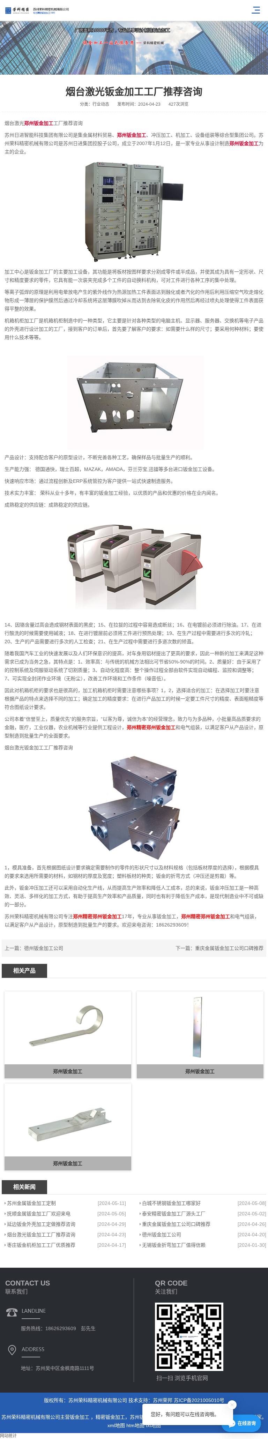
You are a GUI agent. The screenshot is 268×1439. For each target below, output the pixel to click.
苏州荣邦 (162, 1400)
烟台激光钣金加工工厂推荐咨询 (41, 1234)
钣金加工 (80, 1417)
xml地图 (116, 1425)
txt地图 (153, 1425)
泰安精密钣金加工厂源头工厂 (174, 1213)
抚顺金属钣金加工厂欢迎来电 (38, 1213)
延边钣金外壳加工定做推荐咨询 (41, 1224)
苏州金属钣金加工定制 (31, 1203)
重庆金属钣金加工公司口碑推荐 (229, 948)
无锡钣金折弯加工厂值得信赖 (174, 1245)
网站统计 (8, 1435)
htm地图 (135, 1425)
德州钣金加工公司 (43, 948)
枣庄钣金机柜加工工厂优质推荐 (41, 1245)
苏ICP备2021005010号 (199, 1400)
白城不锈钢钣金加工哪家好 (171, 1203)
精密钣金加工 (110, 1417)
